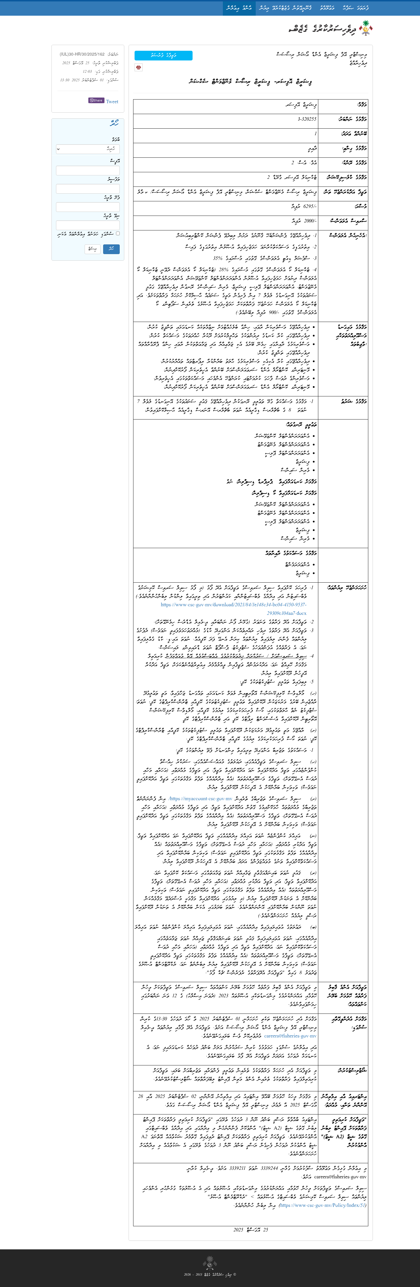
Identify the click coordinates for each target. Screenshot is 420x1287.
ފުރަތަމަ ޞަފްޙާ (356, 8)
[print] (139, 67)
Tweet (112, 102)
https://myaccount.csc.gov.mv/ (200, 799)
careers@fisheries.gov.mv (290, 1036)
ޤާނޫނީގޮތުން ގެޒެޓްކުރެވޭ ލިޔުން (285, 8)
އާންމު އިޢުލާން (239, 8)
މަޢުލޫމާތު (327, 8)
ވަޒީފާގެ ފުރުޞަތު (163, 55)
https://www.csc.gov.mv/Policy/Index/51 (322, 1206)
